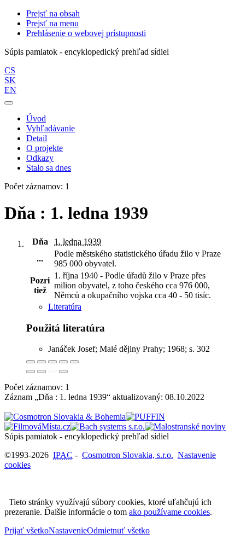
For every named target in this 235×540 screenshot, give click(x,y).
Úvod (36, 118)
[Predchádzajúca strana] (52, 371)
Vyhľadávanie (50, 128)
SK (10, 80)
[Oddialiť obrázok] (41, 361)
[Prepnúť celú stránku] (63, 361)
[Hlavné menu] (8, 102)
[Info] (74, 361)
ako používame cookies (169, 511)
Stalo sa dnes (48, 167)
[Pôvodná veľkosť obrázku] (52, 361)
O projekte (44, 148)
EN (10, 90)
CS (9, 70)
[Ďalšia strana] (63, 371)
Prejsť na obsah (53, 13)
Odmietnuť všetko (118, 530)
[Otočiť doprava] (41, 371)
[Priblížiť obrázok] (30, 361)
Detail (36, 138)
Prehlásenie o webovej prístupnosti (86, 33)
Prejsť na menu (52, 23)
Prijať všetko (26, 530)
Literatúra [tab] (64, 306)
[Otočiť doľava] (30, 371)
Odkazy (40, 157)
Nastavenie (68, 530)
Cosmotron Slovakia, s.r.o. (127, 455)
